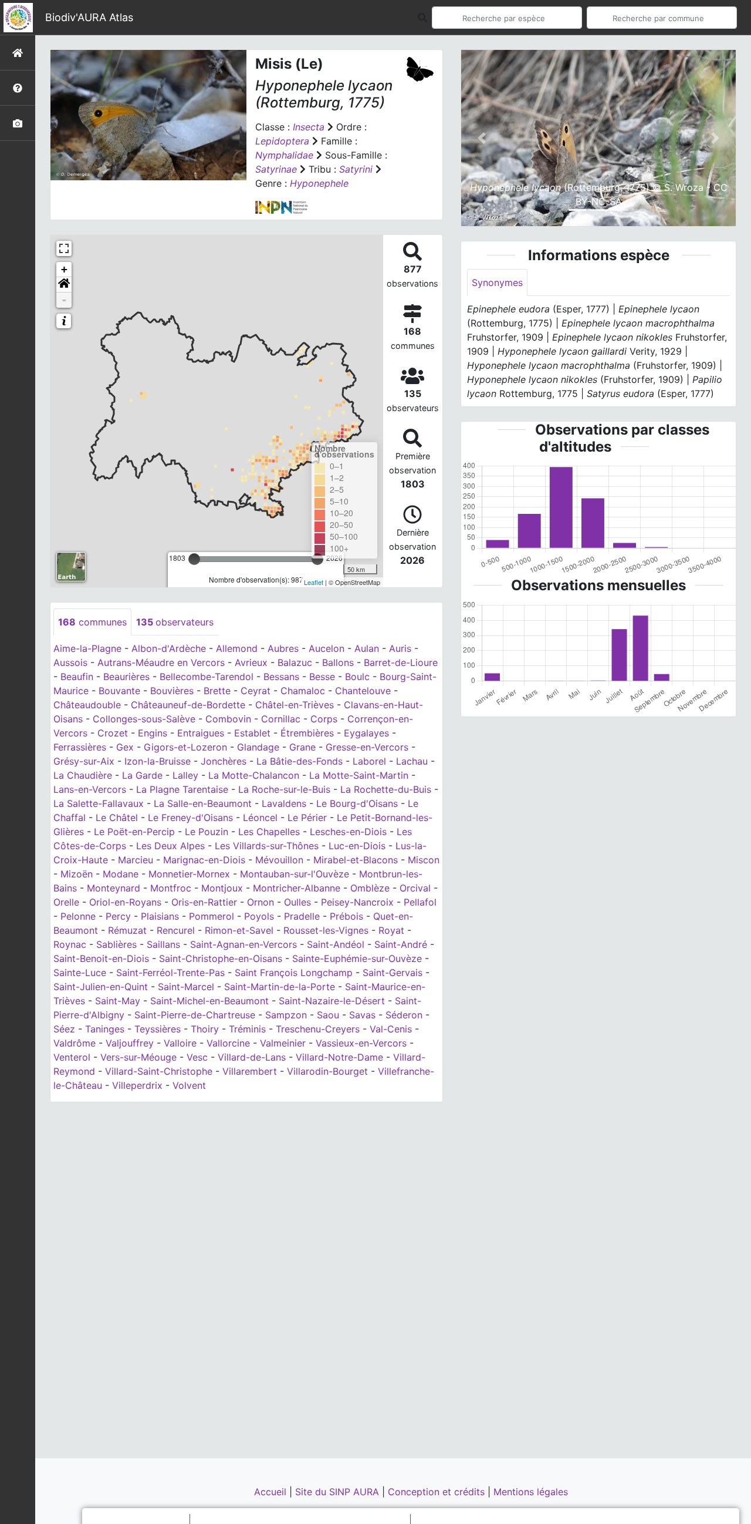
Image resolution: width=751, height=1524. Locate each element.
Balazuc (295, 662)
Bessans (281, 676)
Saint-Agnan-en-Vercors (243, 944)
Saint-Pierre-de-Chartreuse (194, 1015)
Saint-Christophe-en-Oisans (220, 958)
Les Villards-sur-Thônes (267, 846)
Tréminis (247, 1029)
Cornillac (280, 719)
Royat (391, 930)
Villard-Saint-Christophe (158, 1071)
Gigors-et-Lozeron (185, 747)
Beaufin (76, 676)
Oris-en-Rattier (204, 902)
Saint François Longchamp (294, 972)
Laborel (369, 761)
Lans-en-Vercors (89, 789)
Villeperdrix (137, 1085)
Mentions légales (530, 1492)
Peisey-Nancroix (357, 902)
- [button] (64, 300)
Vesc (197, 1057)
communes (92, 622)
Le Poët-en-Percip (134, 831)
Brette (217, 691)
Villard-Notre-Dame (339, 1057)
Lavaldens (284, 803)
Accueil (271, 1492)
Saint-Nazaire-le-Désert (332, 1001)
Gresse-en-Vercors (367, 747)
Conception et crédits (438, 1492)
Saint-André (400, 944)
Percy (118, 916)
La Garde (142, 775)
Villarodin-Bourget (327, 1071)
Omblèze (370, 888)
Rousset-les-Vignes (325, 930)
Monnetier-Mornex (189, 874)
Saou (328, 1015)
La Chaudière (82, 775)
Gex (125, 747)
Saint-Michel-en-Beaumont (209, 1001)
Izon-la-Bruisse (157, 761)
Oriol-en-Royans (125, 902)
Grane (302, 747)
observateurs (175, 622)
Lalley (185, 775)
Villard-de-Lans (252, 1057)
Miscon (423, 860)
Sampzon (286, 1015)
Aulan (366, 648)
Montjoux (222, 888)
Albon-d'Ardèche (168, 648)
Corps (323, 719)
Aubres (283, 648)
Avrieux (251, 662)
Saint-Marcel (186, 987)
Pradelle (302, 916)
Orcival (415, 888)
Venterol (71, 1057)
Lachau (412, 761)
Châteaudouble (87, 705)
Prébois (346, 916)
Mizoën (76, 874)
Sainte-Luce (79, 972)
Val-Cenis (391, 1029)
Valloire (180, 1043)
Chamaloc (302, 691)
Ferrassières (79, 747)
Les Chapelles (269, 831)
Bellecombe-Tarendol (206, 676)
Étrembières (307, 733)
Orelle (66, 902)
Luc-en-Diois (357, 846)
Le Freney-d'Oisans (190, 817)
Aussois (70, 662)
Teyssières (157, 1029)
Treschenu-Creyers (318, 1029)
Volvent (189, 1085)
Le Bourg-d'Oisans (357, 803)
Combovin (228, 719)
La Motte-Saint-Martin (358, 775)
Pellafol (420, 902)
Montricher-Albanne (296, 888)
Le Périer (307, 817)
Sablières (116, 944)
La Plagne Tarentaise (182, 789)
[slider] (194, 559)
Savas (362, 1015)
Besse (322, 676)
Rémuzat (127, 930)
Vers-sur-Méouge (138, 1057)
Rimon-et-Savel (239, 930)
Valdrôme (74, 1043)
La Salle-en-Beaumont (203, 803)
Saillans (163, 944)
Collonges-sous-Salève (144, 719)
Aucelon (326, 648)
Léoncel (260, 817)
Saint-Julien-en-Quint (100, 987)
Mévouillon (279, 860)
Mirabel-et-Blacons (355, 860)
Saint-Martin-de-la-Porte (279, 987)
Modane (120, 874)
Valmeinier (283, 1043)
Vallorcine (228, 1043)
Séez (64, 1029)
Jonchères (223, 761)
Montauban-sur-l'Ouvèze (294, 874)
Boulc (357, 676)
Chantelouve (363, 691)
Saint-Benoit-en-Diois (101, 958)
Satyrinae (276, 169)
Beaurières (126, 676)
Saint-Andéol (335, 944)
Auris (400, 648)
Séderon (403, 1015)
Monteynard (113, 888)
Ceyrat (255, 691)
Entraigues (200, 733)
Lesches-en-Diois (348, 831)
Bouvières (172, 691)
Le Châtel (117, 817)
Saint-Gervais (392, 972)
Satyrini (356, 169)
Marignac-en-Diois (204, 860)
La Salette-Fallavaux (98, 803)
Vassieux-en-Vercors (361, 1043)
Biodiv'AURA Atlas (89, 17)
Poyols (259, 916)
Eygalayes (366, 733)
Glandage (258, 747)
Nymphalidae (284, 155)
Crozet (112, 733)
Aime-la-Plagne (87, 648)
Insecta (308, 127)
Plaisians (160, 916)
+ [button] (64, 269)
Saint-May (117, 1001)
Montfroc (170, 888)
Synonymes (497, 282)
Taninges (104, 1029)
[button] (64, 284)
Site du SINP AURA (338, 1492)
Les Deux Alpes (170, 846)
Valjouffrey (130, 1043)
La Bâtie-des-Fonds (299, 761)
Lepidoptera (282, 141)
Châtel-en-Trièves (294, 705)
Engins (152, 733)
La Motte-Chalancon (253, 775)
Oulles (297, 902)
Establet (252, 733)
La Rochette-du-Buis (385, 789)
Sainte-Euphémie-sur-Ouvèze (357, 958)
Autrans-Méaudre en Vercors (161, 662)
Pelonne (78, 916)
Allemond (237, 648)
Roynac (69, 944)
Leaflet (313, 582)
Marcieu (135, 860)
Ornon (260, 902)
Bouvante (119, 691)
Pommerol (211, 916)
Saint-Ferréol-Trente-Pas (170, 972)
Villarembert (249, 1071)
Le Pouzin (206, 831)
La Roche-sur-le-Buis (284, 789)
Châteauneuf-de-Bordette (188, 705)
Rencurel (176, 930)
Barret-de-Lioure (401, 662)
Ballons (338, 662)
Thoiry (205, 1029)
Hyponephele (319, 183)
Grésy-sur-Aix (83, 761)
